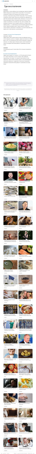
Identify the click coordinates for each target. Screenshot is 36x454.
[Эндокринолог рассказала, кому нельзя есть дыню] (25, 385)
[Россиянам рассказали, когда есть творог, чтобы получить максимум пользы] (10, 252)
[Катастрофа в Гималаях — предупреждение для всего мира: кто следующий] (25, 119)
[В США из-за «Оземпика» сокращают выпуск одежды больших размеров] (10, 326)
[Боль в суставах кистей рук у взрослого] (25, 400)
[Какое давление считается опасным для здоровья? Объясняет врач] (10, 104)
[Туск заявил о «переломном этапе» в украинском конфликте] (25, 341)
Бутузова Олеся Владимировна (14, 34)
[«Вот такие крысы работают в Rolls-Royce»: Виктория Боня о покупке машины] (25, 208)
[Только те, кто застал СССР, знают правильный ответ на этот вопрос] (25, 326)
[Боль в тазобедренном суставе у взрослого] (10, 430)
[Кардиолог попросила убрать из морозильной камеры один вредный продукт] (25, 134)
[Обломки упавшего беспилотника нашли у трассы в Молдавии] (10, 208)
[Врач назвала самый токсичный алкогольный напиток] (25, 193)
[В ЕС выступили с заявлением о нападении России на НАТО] (10, 282)
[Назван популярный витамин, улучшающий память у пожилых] (25, 163)
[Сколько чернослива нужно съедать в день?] (25, 282)
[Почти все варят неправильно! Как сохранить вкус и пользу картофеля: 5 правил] (10, 149)
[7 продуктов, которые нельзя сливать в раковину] (25, 267)
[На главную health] (6, 1)
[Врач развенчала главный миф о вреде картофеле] (10, 400)
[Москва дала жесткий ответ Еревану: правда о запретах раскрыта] (10, 163)
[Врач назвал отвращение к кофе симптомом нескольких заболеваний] (10, 356)
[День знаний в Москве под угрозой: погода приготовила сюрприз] (25, 237)
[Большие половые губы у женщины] (10, 119)
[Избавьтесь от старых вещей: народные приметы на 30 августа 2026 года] (10, 311)
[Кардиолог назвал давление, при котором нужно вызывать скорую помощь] (25, 104)
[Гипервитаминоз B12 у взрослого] (10, 385)
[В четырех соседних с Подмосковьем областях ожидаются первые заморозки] (10, 341)
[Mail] (3, 1)
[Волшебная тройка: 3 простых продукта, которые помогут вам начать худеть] (25, 311)
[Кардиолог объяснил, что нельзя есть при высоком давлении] (10, 223)
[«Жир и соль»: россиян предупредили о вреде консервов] (10, 267)
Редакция (15, 453)
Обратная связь (30, 453)
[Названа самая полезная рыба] (10, 193)
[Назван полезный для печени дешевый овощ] (25, 178)
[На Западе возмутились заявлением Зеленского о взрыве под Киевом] (10, 178)
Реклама (8, 453)
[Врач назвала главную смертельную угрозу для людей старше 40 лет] (25, 252)
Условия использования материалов (22, 453)
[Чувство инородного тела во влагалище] (10, 297)
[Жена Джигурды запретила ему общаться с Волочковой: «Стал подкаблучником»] (25, 297)
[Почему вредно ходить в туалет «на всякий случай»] (25, 415)
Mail (1, 453)
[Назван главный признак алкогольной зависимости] (10, 445)
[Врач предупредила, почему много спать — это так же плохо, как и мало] (25, 371)
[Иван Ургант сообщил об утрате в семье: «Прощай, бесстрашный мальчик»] (10, 134)
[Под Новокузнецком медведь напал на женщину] (25, 223)
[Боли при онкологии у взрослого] (25, 430)
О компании (4, 453)
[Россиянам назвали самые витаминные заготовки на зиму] (25, 356)
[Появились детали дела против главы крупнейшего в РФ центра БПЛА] (10, 237)
